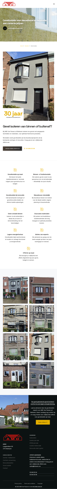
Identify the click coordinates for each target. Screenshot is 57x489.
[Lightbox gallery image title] (15, 290)
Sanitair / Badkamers (9, 457)
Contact (5, 468)
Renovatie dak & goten (36, 448)
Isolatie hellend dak (35, 445)
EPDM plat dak (34, 443)
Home (21, 46)
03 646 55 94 (30, 148)
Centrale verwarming (9, 460)
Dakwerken (33, 438)
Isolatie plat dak (34, 440)
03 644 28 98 (33, 474)
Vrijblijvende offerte (11, 148)
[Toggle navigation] (54, 3)
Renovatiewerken (8, 463)
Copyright (39, 483)
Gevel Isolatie (7, 465)
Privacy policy (18, 483)
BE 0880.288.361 (37, 486)
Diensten (27, 46)
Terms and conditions (29, 483)
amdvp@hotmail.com (15, 28)
